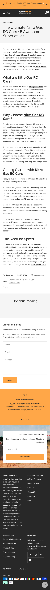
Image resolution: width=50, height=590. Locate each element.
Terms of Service (24, 334)
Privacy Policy (8, 334)
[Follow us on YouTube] (30, 557)
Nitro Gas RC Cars (27, 277)
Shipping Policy (9, 550)
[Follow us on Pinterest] (41, 552)
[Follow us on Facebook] (30, 552)
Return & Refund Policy (12, 537)
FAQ (29, 498)
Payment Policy (9, 554)
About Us (31, 494)
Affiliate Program (34, 476)
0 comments (39, 272)
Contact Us (31, 489)
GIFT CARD (31, 485)
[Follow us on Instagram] (35, 552)
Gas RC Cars (8, 20)
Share (5, 285)
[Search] (9, 10)
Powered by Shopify (21, 566)
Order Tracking (33, 481)
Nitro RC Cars (14, 280)
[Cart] (46, 10)
